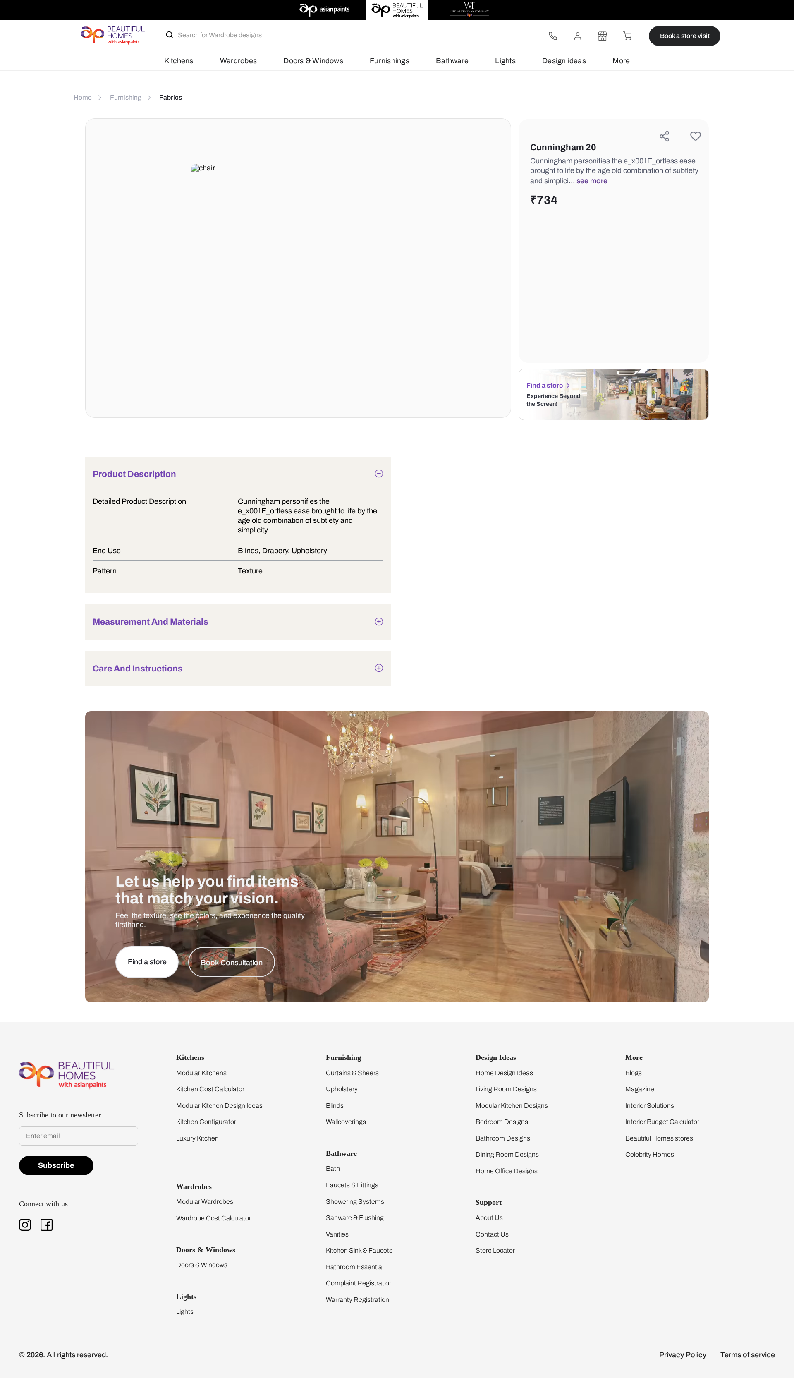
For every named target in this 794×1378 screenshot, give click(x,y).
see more (591, 181)
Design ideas (564, 61)
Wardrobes (238, 61)
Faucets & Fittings (352, 1185)
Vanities (337, 1234)
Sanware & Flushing (355, 1217)
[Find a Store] (602, 36)
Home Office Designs (507, 1170)
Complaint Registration (359, 1283)
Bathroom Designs (503, 1138)
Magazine (639, 1089)
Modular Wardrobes (204, 1201)
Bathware (452, 61)
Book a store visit (685, 35)
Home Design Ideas (504, 1072)
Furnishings (389, 61)
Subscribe (56, 1165)
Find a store (544, 385)
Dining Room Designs (507, 1154)
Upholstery (342, 1089)
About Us (489, 1217)
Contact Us (492, 1234)
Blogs (633, 1072)
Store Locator (495, 1250)
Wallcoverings (346, 1121)
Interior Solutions (649, 1105)
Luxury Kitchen (197, 1138)
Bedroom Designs (502, 1121)
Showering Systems (355, 1201)
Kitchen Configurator (206, 1121)
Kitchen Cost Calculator (210, 1089)
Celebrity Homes (649, 1154)
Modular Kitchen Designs (512, 1105)
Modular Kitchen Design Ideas (219, 1105)
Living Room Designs (506, 1089)
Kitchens (179, 61)
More (621, 61)
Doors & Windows (313, 61)
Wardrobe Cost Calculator (213, 1218)
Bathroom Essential (354, 1266)
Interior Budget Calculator (662, 1121)
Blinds (335, 1105)
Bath (333, 1168)
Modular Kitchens (201, 1072)
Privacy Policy (682, 1355)
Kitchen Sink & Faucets (359, 1250)
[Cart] (627, 36)
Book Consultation (232, 963)
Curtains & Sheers (352, 1072)
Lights (505, 61)
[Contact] (552, 36)
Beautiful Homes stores (659, 1138)
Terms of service (747, 1355)
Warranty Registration (357, 1299)
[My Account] (577, 36)
